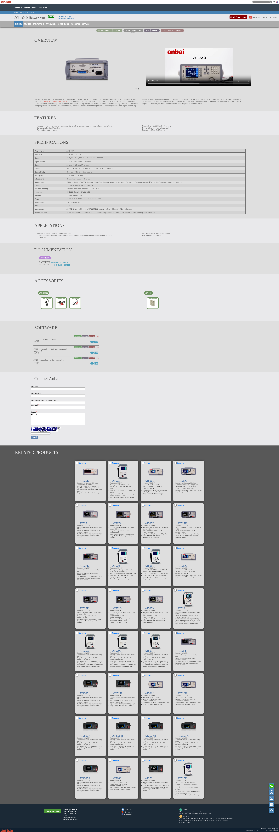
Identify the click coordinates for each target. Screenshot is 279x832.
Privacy (263, 828)
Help (276, 828)
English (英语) (127, 814)
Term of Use (270, 828)
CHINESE (274, 17)
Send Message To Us (52, 811)
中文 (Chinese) (127, 812)
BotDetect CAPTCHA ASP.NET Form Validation (44, 431)
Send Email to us (238, 17)
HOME (16, 12)
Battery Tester (24, 12)
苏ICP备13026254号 (273, 830)
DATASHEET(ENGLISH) (261, 17)
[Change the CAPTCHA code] (59, 428)
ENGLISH (57, 262)
